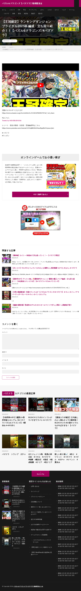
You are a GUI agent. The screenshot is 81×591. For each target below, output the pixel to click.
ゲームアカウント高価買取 (39, 535)
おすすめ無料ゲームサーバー (40, 524)
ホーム (4, 10)
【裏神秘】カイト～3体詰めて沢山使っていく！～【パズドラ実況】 (36, 255)
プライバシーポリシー (38, 496)
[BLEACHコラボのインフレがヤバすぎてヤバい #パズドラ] (6, 503)
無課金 (26, 13)
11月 (69, 495)
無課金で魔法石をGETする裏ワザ (41, 529)
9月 (63, 495)
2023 (59, 508)
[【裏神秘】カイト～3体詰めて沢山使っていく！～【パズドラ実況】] (6, 258)
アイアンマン (33, 10)
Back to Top (40, 474)
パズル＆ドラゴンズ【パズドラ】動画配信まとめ (28, 586)
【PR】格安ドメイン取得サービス (41, 547)
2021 (59, 522)
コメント (5, 332)
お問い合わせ (35, 486)
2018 (59, 537)
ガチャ (42, 10)
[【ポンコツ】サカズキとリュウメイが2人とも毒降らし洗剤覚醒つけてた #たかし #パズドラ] (6, 271)
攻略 (13, 13)
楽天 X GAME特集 (36, 519)
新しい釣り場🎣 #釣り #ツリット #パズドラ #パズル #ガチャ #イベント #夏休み (67, 458)
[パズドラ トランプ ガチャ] (6, 530)
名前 (4, 352)
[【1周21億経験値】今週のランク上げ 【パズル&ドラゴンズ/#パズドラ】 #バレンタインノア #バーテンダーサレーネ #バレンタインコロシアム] (6, 295)
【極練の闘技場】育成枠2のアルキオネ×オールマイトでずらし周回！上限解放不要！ (42, 305)
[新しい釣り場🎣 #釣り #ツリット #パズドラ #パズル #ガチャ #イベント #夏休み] (6, 541)
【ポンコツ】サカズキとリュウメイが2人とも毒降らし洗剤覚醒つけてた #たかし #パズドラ (44, 268)
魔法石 (40, 13)
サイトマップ (35, 491)
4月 (70, 486)
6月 (76, 486)
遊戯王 (33, 13)
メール (5, 360)
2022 (59, 515)
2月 (65, 486)
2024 (59, 501)
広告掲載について (36, 502)
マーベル (72, 10)
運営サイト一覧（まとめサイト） (41, 507)
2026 (59, 486)
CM (19, 10)
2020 (59, 530)
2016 (59, 551)
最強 (19, 13)
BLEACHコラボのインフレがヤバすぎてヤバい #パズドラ (40, 419)
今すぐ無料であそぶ (40, 194)
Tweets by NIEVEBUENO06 (11, 120)
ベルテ (64, 10)
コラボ (49, 10)
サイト (4, 368)
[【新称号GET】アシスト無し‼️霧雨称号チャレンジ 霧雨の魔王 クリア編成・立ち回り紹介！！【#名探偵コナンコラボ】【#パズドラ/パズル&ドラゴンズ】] (6, 282)
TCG (24, 10)
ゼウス (57, 10)
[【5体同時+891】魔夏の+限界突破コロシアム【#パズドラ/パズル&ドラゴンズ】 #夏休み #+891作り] (6, 489)
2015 (59, 559)
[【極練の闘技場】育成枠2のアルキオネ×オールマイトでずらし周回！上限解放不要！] (6, 308)
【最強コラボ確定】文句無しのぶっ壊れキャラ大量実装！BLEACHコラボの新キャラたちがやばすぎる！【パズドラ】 (66, 423)
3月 (68, 486)
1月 (63, 486)
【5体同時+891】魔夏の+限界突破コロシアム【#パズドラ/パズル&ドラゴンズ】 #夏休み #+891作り (14, 421)
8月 (61, 488)
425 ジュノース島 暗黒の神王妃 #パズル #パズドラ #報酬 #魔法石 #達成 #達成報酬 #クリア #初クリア (40, 458)
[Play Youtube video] (40, 85)
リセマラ (6, 13)
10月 (66, 495)
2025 (59, 493)
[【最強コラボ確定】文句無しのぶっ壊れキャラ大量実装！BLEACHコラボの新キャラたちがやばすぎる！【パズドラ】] (6, 514)
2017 (59, 544)
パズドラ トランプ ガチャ (14, 454)
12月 (73, 495)
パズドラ (12, 10)
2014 (59, 566)
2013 (59, 573)
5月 (73, 486)
